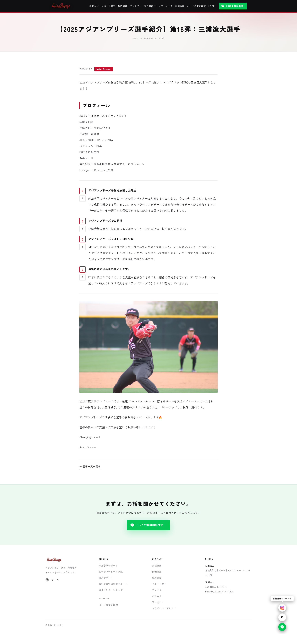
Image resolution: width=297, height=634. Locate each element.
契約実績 (122, 6)
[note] (57, 580)
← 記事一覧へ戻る (90, 466)
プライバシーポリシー (164, 608)
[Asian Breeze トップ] (61, 6)
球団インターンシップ (111, 590)
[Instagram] (47, 580)
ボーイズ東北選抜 (196, 6)
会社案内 (149, 6)
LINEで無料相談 (235, 6)
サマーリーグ (165, 6)
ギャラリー (136, 6)
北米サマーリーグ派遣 (111, 571)
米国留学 (180, 6)
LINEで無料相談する (150, 525)
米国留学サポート (108, 565)
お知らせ (94, 6)
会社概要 (157, 565)
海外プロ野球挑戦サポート (113, 584)
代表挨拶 (157, 571)
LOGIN (212, 6)
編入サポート (106, 577)
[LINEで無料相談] (282, 627)
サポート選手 (108, 6)
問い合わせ (158, 602)
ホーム (135, 38)
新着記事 (148, 38)
